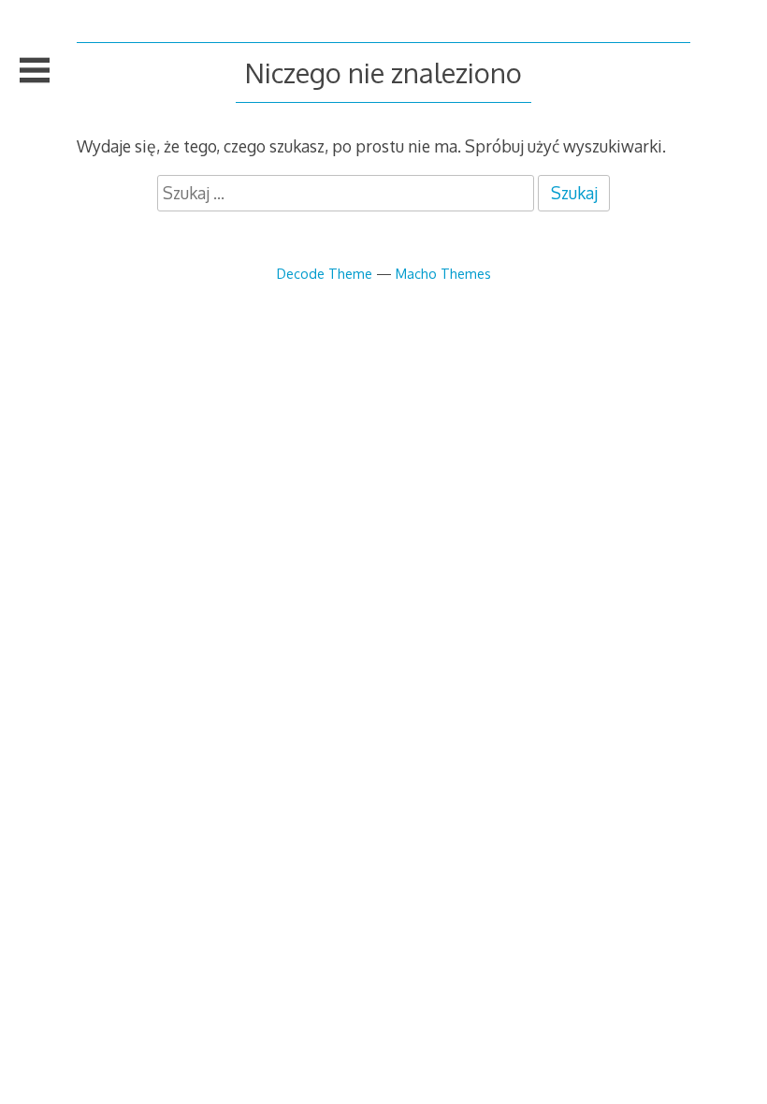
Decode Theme (324, 273)
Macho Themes (443, 273)
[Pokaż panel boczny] (35, 70)
